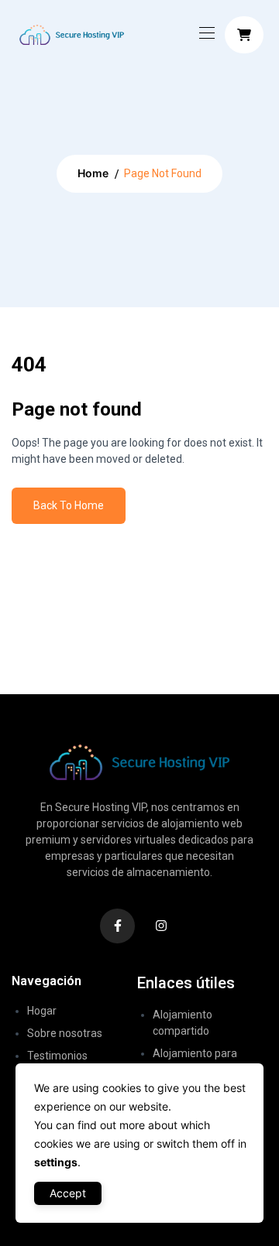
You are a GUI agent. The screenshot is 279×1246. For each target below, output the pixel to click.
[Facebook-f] (117, 926)
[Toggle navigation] (205, 32)
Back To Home (68, 505)
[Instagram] (161, 926)
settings (56, 1162)
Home (93, 173)
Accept (68, 1193)
